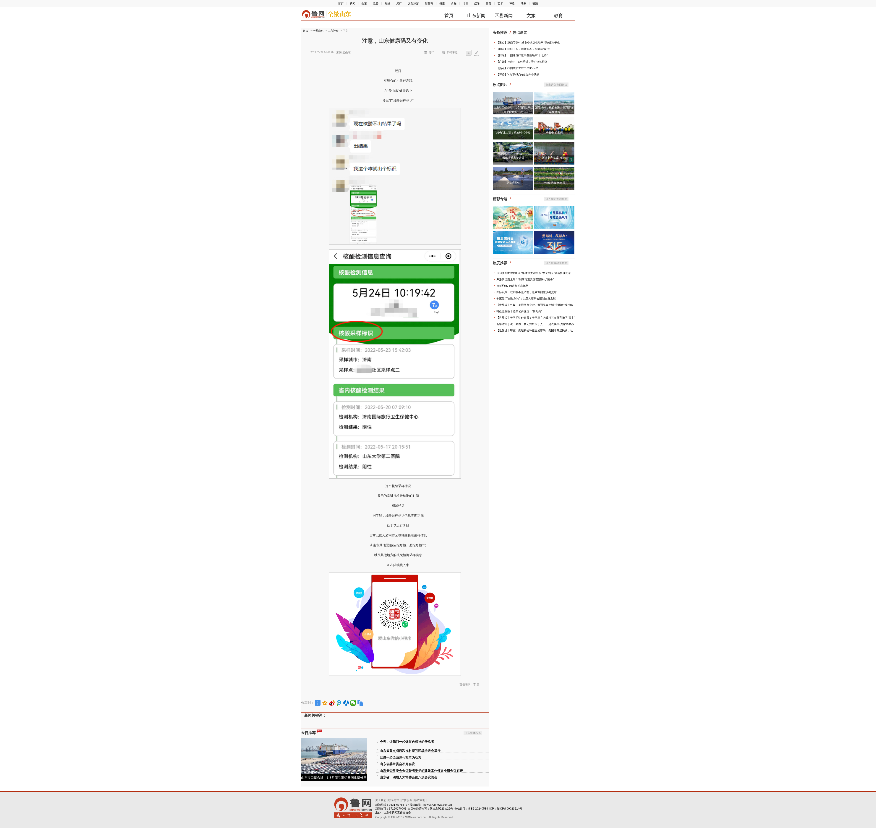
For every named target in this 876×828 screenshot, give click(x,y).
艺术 (500, 3)
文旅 (531, 15)
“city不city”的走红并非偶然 (512, 285)
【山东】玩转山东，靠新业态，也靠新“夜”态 (523, 49)
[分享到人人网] (346, 703)
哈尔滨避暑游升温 (513, 157)
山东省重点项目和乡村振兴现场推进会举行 (410, 751)
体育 (488, 3)
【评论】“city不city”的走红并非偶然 (517, 74)
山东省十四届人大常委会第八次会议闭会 (408, 777)
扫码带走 (452, 52)
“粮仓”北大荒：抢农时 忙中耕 (513, 132)
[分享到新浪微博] (332, 703)
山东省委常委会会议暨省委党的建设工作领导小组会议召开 (421, 770)
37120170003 (398, 808)
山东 (364, 3)
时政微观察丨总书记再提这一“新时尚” (519, 311)
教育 (558, 15)
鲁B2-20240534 (478, 808)
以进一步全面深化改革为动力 (400, 757)
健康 (442, 3)
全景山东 (318, 30)
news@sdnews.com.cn (437, 804)
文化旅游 (413, 3)
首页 (341, 3)
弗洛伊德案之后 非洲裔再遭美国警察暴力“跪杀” (525, 279)
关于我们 (380, 800)
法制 (523, 3)
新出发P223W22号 (441, 808)
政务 (375, 3)
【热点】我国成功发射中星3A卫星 (517, 68)
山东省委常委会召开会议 (397, 764)
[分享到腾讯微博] (339, 703)
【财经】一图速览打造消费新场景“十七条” (522, 55)
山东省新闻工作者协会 (397, 812)
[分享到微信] (353, 703)
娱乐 (477, 3)
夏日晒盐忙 (513, 182)
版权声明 (419, 800)
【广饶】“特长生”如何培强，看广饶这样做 (522, 61)
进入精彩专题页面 (556, 199)
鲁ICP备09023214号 (509, 808)
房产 (399, 3)
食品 (453, 3)
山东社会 (333, 30)
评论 (512, 3)
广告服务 (406, 800)
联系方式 (393, 800)
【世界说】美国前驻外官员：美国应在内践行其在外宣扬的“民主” (535, 317)
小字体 (469, 53)
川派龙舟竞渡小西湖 (554, 157)
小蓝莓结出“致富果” (554, 182)
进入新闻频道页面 (556, 263)
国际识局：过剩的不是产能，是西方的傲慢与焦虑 (526, 292)
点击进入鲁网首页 (556, 84)
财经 (387, 3)
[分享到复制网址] (360, 703)
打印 (431, 52)
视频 (535, 3)
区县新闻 (504, 15)
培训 (465, 3)
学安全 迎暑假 (554, 132)
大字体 (476, 53)
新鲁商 (429, 3)
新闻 (352, 3)
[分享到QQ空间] (325, 703)
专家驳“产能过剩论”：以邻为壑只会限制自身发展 (526, 298)
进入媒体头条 (473, 733)
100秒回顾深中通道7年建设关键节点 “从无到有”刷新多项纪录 (533, 273)
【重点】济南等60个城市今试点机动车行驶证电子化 (528, 42)
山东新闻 (476, 15)
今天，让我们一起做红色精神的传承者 (407, 741)
